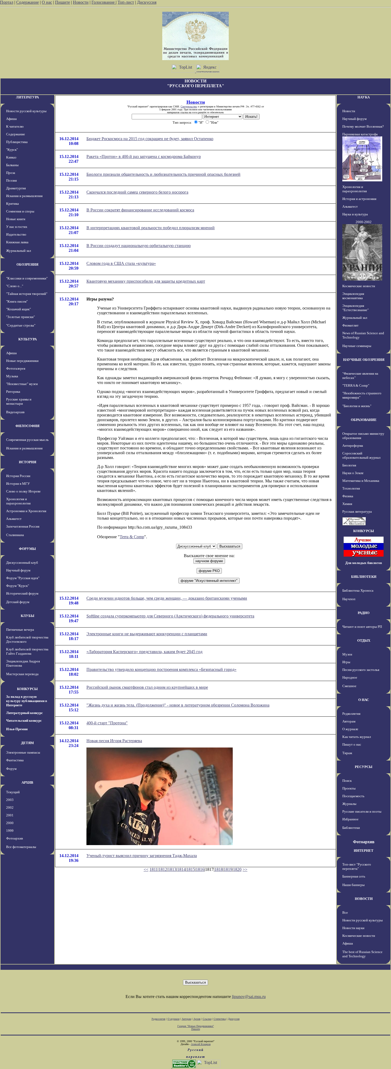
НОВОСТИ (364, 899)
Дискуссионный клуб (22, 563)
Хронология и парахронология (18, 501)
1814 (181, 869)
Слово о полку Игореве (23, 491)
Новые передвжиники (22, 361)
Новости (81, 2)
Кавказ (11, 157)
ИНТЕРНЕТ (363, 851)
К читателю (15, 126)
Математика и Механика (360, 481)
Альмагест (14, 519)
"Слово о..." (14, 286)
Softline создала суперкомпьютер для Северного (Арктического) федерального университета (170, 616)
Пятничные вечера (20, 630)
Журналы (349, 804)
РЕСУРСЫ (363, 767)
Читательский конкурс (24, 721)
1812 (163, 869)
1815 (190, 869)
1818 (218, 869)
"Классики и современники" (27, 278)
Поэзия (11, 180)
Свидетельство (189, 106)
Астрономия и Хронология (26, 511)
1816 (200, 869)
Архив (197, 1018)
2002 (10, 807)
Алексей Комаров (201, 1044)
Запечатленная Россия (22, 526)
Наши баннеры (353, 885)
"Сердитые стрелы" (20, 325)
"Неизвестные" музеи (22, 384)
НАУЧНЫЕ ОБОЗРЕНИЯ (363, 360)
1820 (237, 869)
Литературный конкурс (24, 713)
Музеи (347, 654)
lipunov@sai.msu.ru (249, 996)
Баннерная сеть (353, 876)
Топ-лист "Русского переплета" (356, 866)
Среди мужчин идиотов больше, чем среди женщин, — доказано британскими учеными (166, 598)
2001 (10, 815)
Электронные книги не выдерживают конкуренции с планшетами (146, 634)
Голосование (103, 2)
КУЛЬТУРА (27, 339)
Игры (346, 662)
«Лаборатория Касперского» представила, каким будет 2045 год (144, 651)
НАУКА (363, 97)
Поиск (347, 781)
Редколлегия (351, 714)
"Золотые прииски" (20, 317)
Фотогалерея (15, 368)
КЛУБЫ (27, 616)
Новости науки (353, 928)
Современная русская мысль (27, 440)
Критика (12, 204)
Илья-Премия (17, 729)
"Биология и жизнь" (356, 406)
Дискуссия (146, 2)
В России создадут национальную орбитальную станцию (138, 245)
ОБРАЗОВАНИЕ (364, 420)
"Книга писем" (17, 301)
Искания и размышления (24, 196)
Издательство (16, 234)
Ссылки (207, 1018)
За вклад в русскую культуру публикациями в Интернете (26, 701)
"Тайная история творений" (26, 294)
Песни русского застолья (360, 670)
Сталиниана (15, 535)
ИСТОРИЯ (27, 462)
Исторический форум (22, 593)
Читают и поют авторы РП (362, 627)
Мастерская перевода (22, 674)
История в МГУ (18, 484)
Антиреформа (352, 446)
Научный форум (18, 570)
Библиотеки (351, 828)
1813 (172, 869)
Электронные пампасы (23, 752)
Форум (11, 769)
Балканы (12, 165)
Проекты (349, 788)
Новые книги (15, 219)
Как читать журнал (356, 737)
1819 (228, 869)
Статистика (220, 1018)
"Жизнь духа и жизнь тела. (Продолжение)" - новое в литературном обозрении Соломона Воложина (177, 705)
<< (146, 869)
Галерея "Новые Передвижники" (195, 1026)
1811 (153, 869)
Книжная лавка (17, 242)
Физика (347, 496)
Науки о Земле (353, 473)
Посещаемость (353, 796)
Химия (347, 504)
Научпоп (348, 599)
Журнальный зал (18, 251)
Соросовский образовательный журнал (361, 455)
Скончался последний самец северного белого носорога (137, 192)
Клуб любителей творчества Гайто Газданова (27, 651)
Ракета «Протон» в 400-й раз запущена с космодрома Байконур (143, 156)
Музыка (12, 376)
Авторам (348, 721)
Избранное (350, 819)
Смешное (349, 686)
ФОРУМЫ (27, 549)
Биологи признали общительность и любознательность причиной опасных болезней (163, 174)
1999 (10, 831)
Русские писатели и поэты (361, 811)
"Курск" (12, 150)
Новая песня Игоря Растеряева (114, 740)
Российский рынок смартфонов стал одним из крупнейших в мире (147, 687)
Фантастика (15, 760)
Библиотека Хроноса (357, 590)
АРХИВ (27, 782)
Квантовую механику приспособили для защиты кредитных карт (145, 281)
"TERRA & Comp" (355, 385)
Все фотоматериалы (21, 847)
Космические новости (358, 286)
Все (345, 913)
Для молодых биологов (363, 563)
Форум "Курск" (17, 586)
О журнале (350, 729)
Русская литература (357, 511)
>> (245, 869)
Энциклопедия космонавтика (353, 296)
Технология (351, 488)
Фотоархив (14, 838)
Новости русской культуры (26, 111)
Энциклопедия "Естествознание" (355, 308)
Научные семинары (356, 346)
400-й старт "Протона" (107, 723)
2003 (10, 800)
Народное (349, 677)
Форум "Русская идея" (22, 578)
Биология (349, 465)
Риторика (13, 392)
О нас (47, 2)
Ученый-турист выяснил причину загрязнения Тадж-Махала (141, 855)
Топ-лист (126, 2)
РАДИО (363, 613)
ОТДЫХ (363, 640)
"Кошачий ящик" (18, 309)
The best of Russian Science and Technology (362, 954)
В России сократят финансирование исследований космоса (140, 210)
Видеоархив (15, 412)
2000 (10, 823)
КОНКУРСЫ (27, 689)
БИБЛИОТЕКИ (363, 577)
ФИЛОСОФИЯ (27, 426)
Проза (10, 173)
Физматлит (350, 325)
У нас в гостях (16, 227)
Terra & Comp (132, 536)
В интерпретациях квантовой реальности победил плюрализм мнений (150, 228)
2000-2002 (364, 222)
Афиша (11, 119)
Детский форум (17, 602)
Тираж (347, 753)
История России (18, 476)
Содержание (27, 2)
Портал (6, 2)
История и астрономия (359, 199)
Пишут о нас (351, 744)
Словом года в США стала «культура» (121, 263)
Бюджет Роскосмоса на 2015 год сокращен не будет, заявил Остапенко (149, 138)
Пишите (62, 2)
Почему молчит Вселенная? (363, 126)
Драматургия (16, 188)
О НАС (363, 700)
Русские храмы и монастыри (18, 401)
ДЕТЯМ (27, 743)
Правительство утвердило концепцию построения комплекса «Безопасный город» (161, 669)
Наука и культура (355, 214)
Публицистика (17, 142)
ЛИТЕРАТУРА (27, 97)
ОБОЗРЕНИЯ (27, 264)
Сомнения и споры (20, 211)
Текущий (13, 792)
